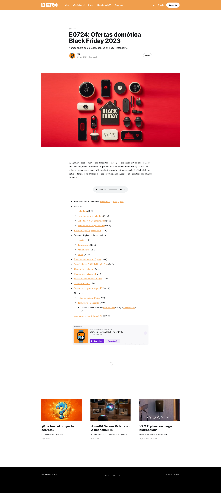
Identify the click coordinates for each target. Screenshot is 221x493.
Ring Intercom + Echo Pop (90, 215)
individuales (109, 307)
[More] (127, 5)
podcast (72, 29)
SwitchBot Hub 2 (82, 283)
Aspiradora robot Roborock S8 (88, 316)
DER (78, 54)
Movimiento (83, 249)
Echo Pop (82, 211)
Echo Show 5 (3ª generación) (91, 220)
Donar (91, 5)
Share (147, 56)
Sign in (161, 5)
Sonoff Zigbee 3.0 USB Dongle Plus (91, 264)
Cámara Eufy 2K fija (83, 268)
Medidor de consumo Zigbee (87, 259)
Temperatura (84, 244)
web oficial (105, 201)
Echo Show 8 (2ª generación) (91, 225)
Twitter (107, 475)
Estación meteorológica (89, 297)
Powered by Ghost (173, 474)
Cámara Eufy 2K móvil (85, 273)
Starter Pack (129, 307)
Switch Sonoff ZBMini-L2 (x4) (88, 278)
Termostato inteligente (88, 302)
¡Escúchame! (79, 5)
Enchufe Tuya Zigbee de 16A (87, 230)
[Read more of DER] (72, 55)
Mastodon (116, 475)
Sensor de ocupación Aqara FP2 (89, 288)
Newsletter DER (104, 5)
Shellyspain (118, 201)
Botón (80, 254)
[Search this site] (154, 5)
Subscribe (173, 5)
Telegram (119, 5)
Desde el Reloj (46, 474)
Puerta (81, 240)
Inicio (67, 5)
